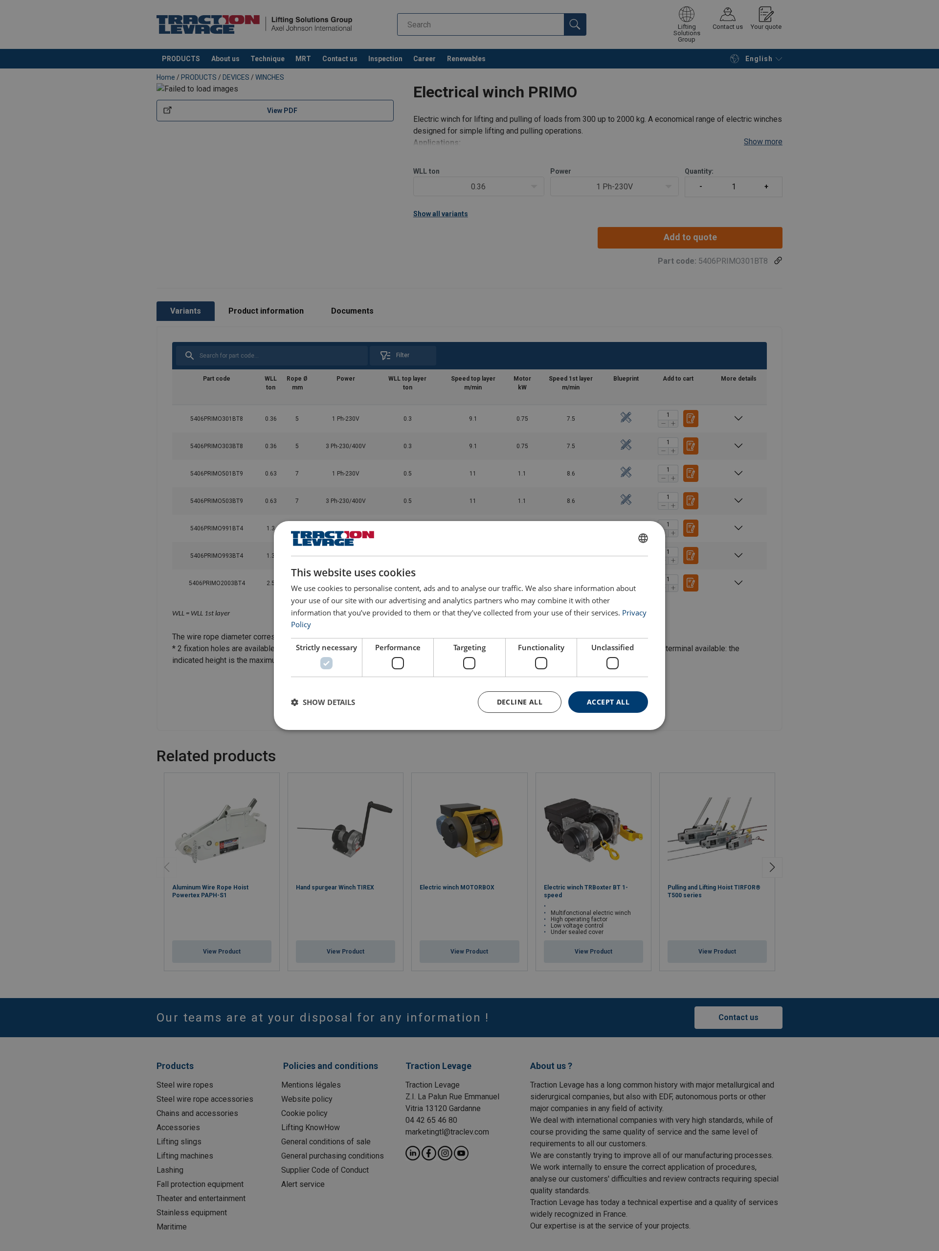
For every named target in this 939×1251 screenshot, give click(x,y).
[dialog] (469, 625)
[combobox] (643, 538)
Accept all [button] (608, 701)
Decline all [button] (519, 701)
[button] (323, 702)
